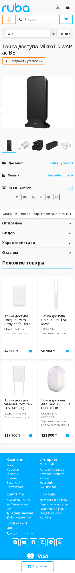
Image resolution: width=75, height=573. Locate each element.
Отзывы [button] (10, 252)
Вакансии (13, 483)
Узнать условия (61, 163)
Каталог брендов (52, 474)
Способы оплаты (60, 175)
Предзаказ (39, 566)
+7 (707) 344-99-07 (21, 513)
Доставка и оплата (53, 500)
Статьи (12, 478)
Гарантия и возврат (54, 504)
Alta (43, 413)
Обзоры (12, 474)
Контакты (15, 494)
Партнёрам (15, 487)
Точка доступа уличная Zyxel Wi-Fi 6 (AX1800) (18, 404)
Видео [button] (8, 232)
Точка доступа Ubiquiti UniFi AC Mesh (54, 320)
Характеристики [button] (18, 242)
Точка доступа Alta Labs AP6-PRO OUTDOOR (55, 404)
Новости (13, 470)
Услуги (44, 478)
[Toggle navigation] (68, 7)
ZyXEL (8, 413)
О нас (10, 465)
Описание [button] (12, 223)
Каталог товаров (52, 470)
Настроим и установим (26, 61)
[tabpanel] (37, 102)
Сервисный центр (17, 525)
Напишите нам (20, 517)
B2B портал (48, 487)
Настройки (47, 483)
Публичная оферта (53, 509)
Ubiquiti (8, 329)
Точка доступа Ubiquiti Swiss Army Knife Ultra (17, 320)
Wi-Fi (11, 34)
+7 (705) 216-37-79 (21, 533)
